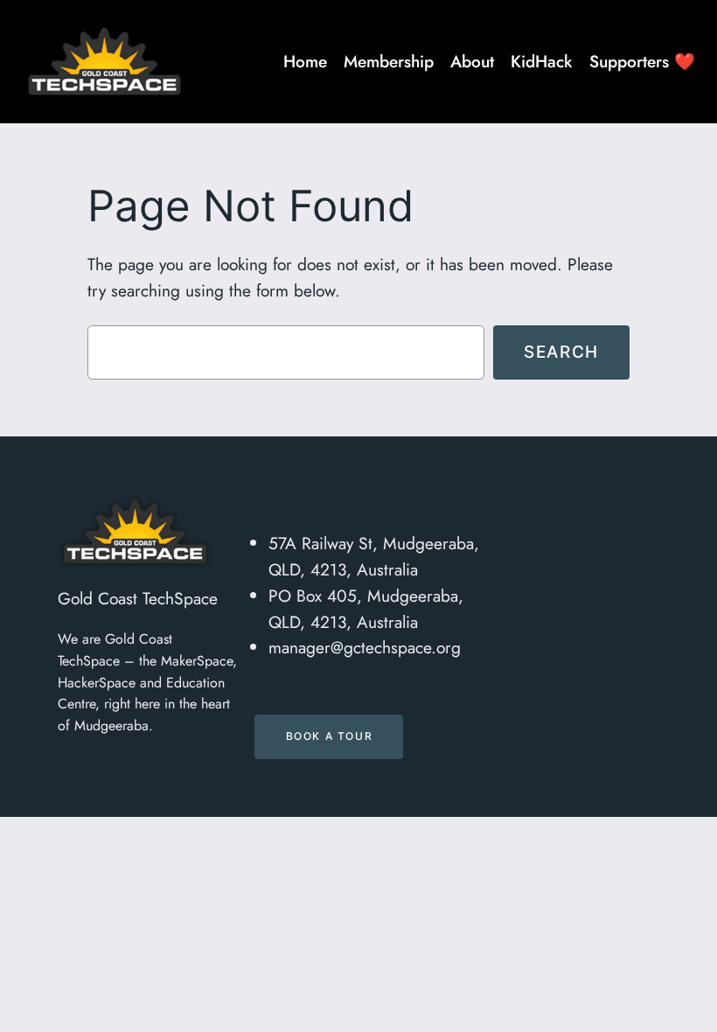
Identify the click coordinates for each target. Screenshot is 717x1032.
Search (561, 351)
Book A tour (329, 736)
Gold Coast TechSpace (138, 598)
